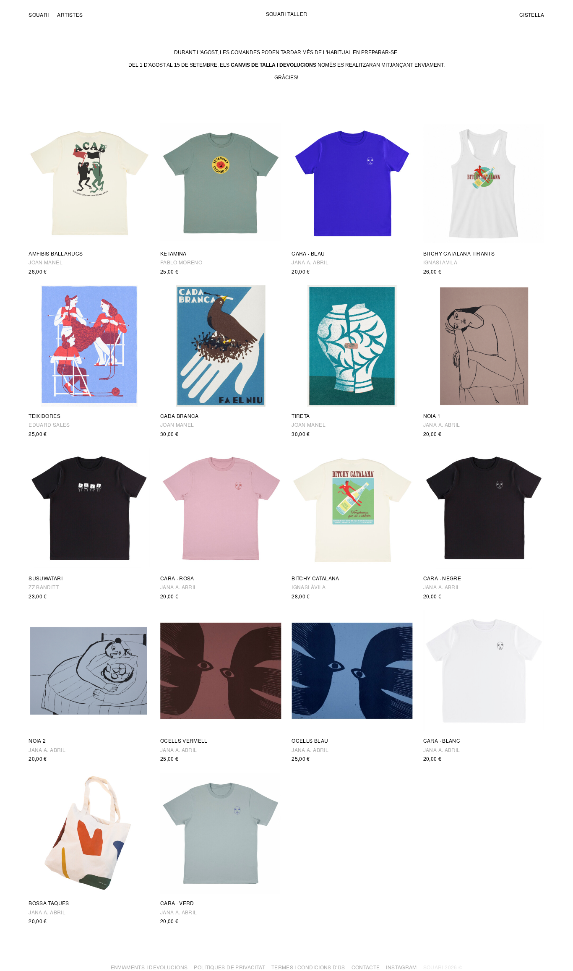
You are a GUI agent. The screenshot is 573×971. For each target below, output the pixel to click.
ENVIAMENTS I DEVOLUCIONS (149, 967)
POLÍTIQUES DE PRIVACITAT (229, 967)
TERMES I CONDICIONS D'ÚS (308, 967)
